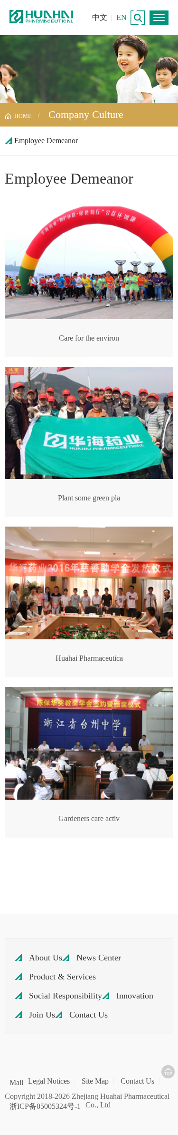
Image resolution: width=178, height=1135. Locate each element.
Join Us (42, 1014)
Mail (16, 1082)
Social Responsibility (65, 995)
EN (121, 17)
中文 (99, 17)
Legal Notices (49, 1081)
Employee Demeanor (46, 141)
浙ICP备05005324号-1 (45, 1106)
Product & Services (62, 976)
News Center (98, 957)
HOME (22, 116)
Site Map (95, 1081)
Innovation (134, 995)
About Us (45, 957)
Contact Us (88, 1014)
